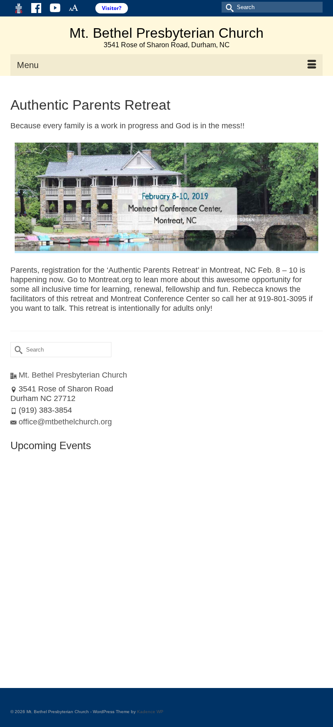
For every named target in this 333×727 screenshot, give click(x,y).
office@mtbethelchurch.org (65, 421)
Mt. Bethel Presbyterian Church (166, 33)
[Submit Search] (228, 7)
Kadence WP (150, 711)
